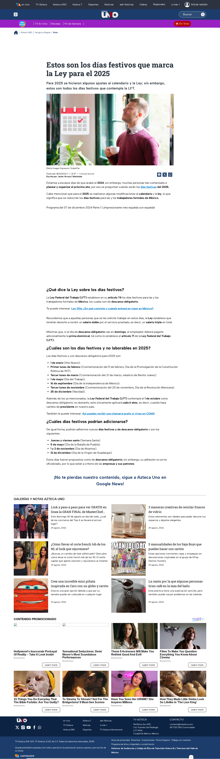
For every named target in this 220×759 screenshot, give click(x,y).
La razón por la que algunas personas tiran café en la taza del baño (175, 583)
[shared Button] (170, 175)
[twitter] (17, 728)
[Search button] (203, 14)
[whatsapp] (39, 728)
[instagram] (23, 728)
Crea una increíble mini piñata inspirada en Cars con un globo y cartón (79, 583)
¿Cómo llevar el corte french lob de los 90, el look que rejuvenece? (78, 546)
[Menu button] (27, 14)
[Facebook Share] (159, 175)
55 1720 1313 (176, 727)
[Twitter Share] (165, 175)
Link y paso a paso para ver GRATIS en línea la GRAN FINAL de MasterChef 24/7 (79, 509)
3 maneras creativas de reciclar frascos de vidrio (176, 509)
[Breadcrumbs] (17, 32)
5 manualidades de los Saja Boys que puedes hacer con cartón (174, 546)
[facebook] (34, 728)
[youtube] (28, 728)
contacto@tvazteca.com (181, 724)
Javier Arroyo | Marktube (70, 176)
